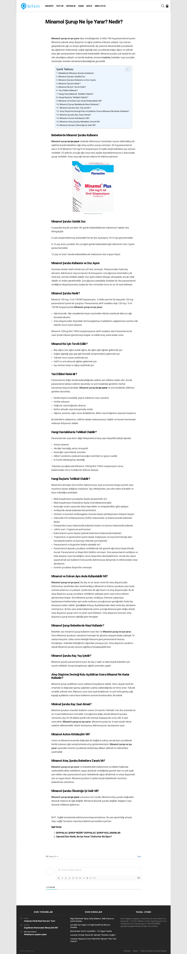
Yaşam (81, 6)
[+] (94, 878)
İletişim (135, 951)
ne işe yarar (73, 141)
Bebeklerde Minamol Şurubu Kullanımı (76, 73)
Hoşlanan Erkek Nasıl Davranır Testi (39, 921)
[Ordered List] (73, 878)
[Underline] (66, 878)
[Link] (87, 878)
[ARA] (162, 6)
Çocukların (81, 605)
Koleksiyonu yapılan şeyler (35, 934)
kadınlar (106, 57)
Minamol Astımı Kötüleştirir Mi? (75, 118)
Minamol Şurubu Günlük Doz (72, 76)
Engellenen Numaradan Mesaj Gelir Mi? (41, 928)
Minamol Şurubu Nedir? (70, 83)
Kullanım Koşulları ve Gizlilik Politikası (154, 951)
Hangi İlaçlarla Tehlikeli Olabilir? (73, 97)
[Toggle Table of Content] (126, 69)
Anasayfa (49, 6)
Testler (59, 6)
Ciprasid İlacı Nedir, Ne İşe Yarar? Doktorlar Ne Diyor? (84, 836)
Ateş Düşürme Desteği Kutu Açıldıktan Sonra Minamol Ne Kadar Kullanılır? (94, 111)
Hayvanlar (71, 6)
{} (90, 878)
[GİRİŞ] (167, 6)
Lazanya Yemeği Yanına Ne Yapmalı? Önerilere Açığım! (93, 935)
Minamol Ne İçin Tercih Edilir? (72, 87)
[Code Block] (83, 878)
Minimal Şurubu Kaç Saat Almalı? (75, 115)
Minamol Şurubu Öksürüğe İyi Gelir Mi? (78, 125)
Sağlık (89, 6)
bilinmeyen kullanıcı (30, 932)
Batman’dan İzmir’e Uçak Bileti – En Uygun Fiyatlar (91, 931)
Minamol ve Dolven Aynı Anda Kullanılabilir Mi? (80, 101)
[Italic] (62, 878)
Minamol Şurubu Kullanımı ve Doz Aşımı (77, 80)
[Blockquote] (80, 878)
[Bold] (59, 878)
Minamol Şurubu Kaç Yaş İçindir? (75, 108)
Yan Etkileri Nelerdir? (68, 90)
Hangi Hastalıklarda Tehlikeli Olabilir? (76, 94)
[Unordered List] (76, 878)
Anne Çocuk (100, 6)
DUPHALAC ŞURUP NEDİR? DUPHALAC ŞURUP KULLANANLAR (88, 832)
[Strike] (69, 878)
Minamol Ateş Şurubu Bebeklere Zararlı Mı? (80, 121)
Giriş (139, 857)
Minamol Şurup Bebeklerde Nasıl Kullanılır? (79, 104)
